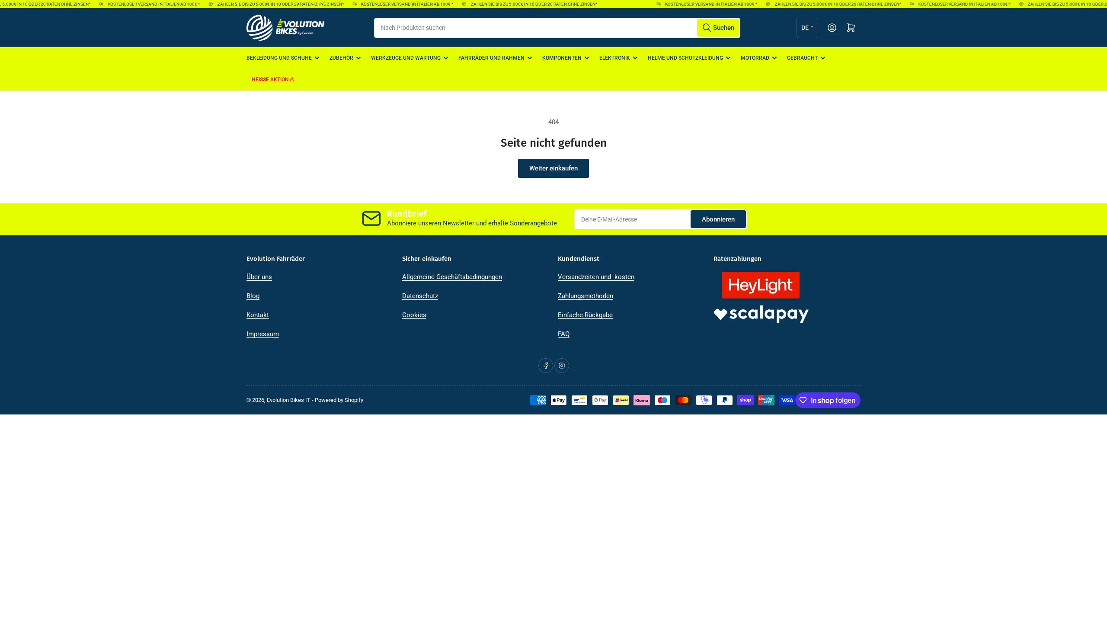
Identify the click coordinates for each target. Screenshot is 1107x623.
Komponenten (562, 58)
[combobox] (557, 28)
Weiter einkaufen (553, 168)
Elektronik (614, 58)
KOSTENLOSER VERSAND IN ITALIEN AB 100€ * (148, 4)
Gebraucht (802, 58)
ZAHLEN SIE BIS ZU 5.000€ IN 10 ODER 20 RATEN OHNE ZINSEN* (274, 4)
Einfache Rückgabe (585, 315)
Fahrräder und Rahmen (491, 58)
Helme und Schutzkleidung (685, 58)
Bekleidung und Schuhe (279, 58)
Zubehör (341, 58)
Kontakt (257, 315)
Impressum (262, 334)
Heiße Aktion (270, 80)
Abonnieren (718, 219)
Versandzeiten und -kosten (596, 277)
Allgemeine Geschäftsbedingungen (452, 277)
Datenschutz (420, 296)
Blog (252, 296)
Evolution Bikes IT (288, 400)
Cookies (414, 315)
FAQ (563, 334)
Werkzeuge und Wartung (406, 58)
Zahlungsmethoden (585, 296)
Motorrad (755, 58)
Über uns (259, 277)
